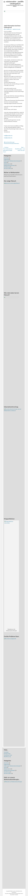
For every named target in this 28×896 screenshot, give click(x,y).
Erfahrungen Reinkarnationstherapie (12, 161)
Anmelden (6, 752)
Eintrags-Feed (7, 753)
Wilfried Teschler (17, 29)
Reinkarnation (16, 143)
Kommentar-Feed (8, 755)
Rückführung (7, 167)
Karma (5, 162)
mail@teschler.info (8, 135)
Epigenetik (6, 159)
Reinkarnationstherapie (9, 165)
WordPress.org (7, 756)
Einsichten (7, 142)
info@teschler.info (8, 137)
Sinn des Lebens (7, 168)
